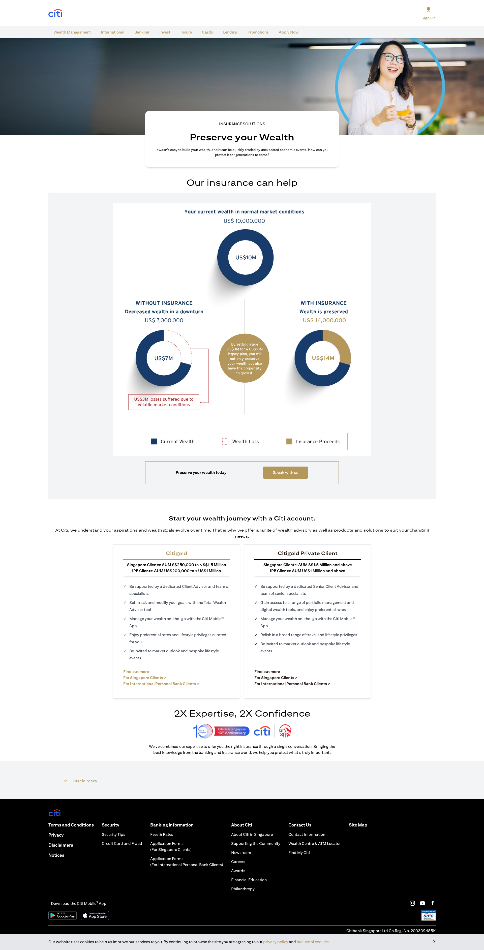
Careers (238, 861)
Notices (56, 855)
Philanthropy (243, 888)
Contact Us (299, 825)
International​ (112, 32)
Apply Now (289, 32)
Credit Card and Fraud (122, 843)
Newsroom (241, 852)
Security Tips (113, 834)
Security (110, 825)
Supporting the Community (255, 843)
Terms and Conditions (71, 825)
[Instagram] (412, 903)
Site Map (358, 825)
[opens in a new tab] (55, 13)
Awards (238, 870)
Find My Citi (299, 852)
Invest (164, 32)
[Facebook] (433, 903)
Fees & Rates (161, 834)
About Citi (241, 825)
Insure (186, 32)
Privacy (56, 835)
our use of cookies (313, 941)
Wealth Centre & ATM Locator (314, 843)
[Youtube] (422, 903)
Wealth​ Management (72, 32)
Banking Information (172, 825)
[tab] (72, 32)
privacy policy (275, 941)
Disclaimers (60, 845)
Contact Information (306, 834)
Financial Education (249, 879)
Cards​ (207, 32)
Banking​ (141, 32)
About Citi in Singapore (252, 834)
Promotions (258, 32)
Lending (230, 32)
